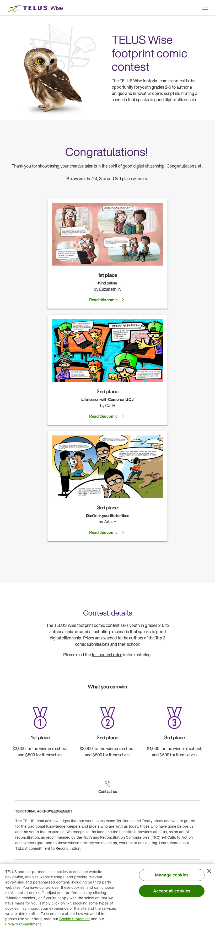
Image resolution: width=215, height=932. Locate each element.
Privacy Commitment (23, 924)
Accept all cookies (172, 890)
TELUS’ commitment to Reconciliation (47, 848)
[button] (205, 8)
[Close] (209, 871)
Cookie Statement (74, 919)
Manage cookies (172, 874)
